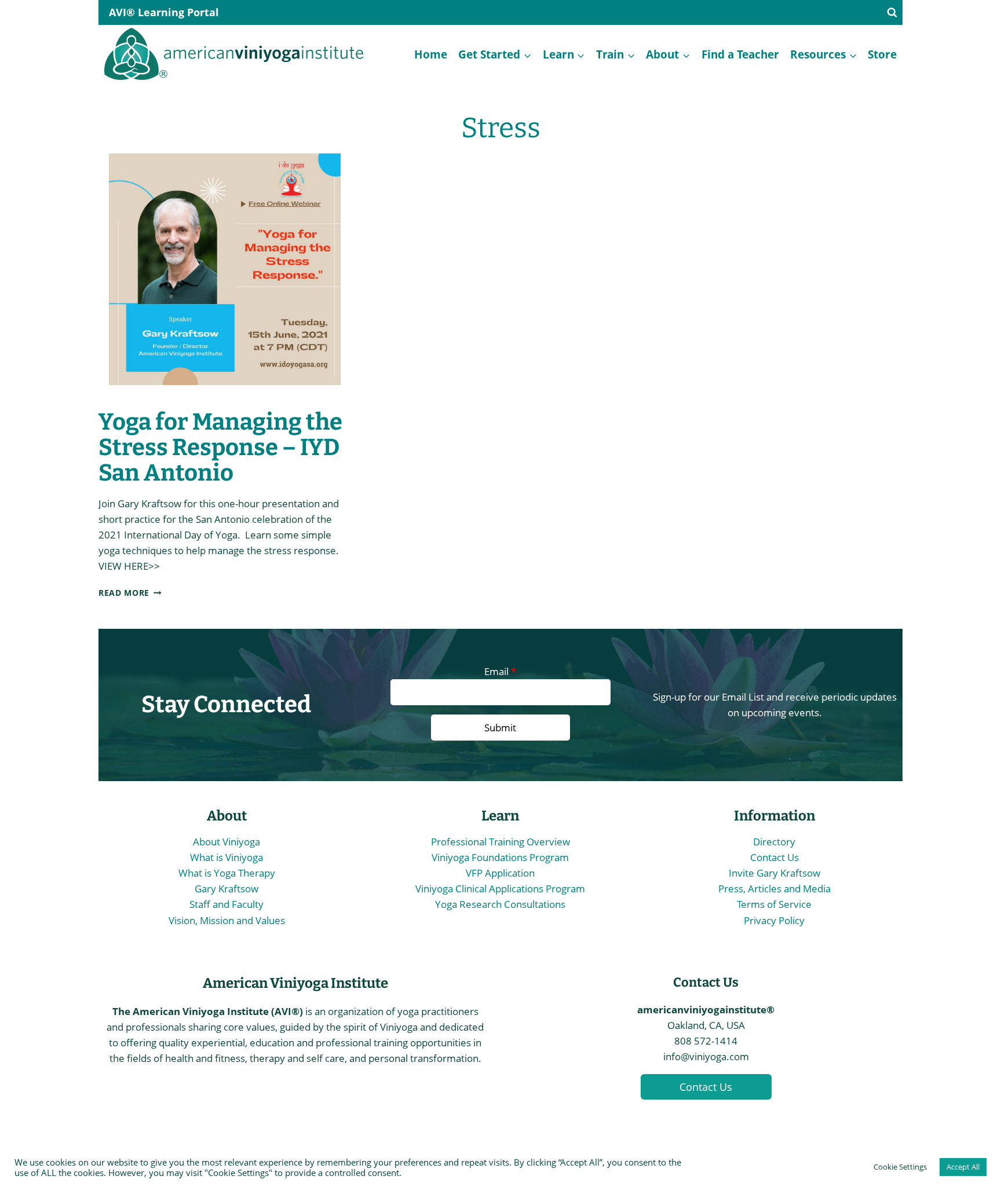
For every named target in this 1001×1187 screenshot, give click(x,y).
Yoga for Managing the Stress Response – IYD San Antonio (220, 447)
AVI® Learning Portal (164, 12)
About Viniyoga (226, 841)
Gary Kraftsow (226, 888)
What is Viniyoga (226, 857)
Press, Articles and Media (774, 888)
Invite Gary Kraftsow (774, 873)
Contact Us (774, 857)
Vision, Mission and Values (227, 920)
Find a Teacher (740, 54)
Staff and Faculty (226, 904)
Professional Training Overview (500, 841)
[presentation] (224, 276)
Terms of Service (774, 904)
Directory (774, 841)
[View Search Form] (892, 12)
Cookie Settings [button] (900, 1167)
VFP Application (500, 873)
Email (500, 671)
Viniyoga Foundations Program (500, 857)
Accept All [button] (963, 1167)
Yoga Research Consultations (500, 904)
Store (882, 54)
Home (430, 54)
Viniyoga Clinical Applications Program (500, 888)
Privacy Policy (774, 920)
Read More (130, 592)
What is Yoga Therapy (226, 873)
